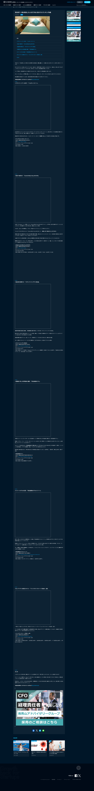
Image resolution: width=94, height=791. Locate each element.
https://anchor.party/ (22, 247)
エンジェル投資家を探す (27, 5)
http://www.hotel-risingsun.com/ (24, 345)
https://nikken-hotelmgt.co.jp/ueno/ (25, 636)
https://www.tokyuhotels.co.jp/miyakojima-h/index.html (29, 554)
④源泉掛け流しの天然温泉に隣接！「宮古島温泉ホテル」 (27, 49)
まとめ (18, 57)
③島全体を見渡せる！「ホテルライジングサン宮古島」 (26, 46)
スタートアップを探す (7, 5)
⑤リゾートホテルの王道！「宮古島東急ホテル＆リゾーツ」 (27, 52)
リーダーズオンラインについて (45, 779)
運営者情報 (53, 779)
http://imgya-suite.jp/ (22, 141)
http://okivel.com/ (35, 79)
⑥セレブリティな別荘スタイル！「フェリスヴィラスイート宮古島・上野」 (30, 54)
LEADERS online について (71, 2)
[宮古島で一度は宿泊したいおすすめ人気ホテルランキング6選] (40, 730)
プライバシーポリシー (67, 779)
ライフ (22, 14)
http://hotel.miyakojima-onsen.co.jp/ (25, 456)
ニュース (53, 5)
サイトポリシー (59, 779)
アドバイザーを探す (46, 5)
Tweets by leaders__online (72, 29)
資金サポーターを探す (17, 5)
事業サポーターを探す (37, 5)
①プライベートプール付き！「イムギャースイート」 (26, 41)
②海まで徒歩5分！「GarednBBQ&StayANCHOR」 (26, 43)
